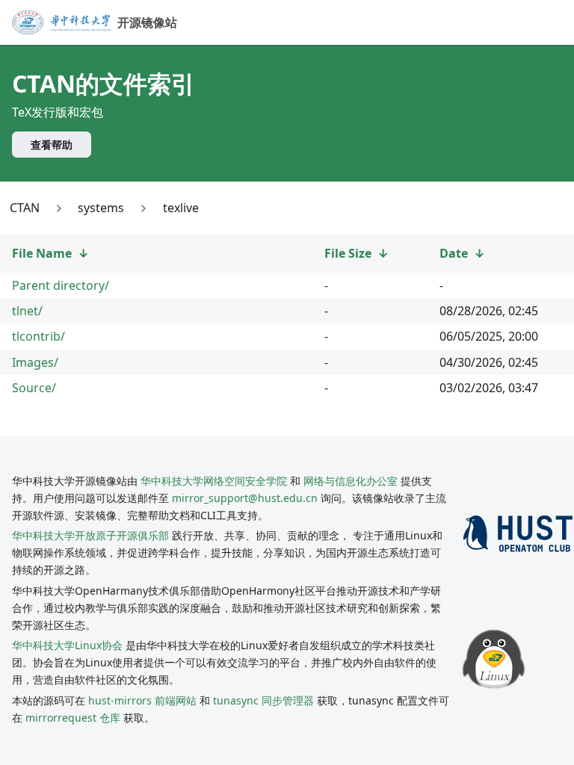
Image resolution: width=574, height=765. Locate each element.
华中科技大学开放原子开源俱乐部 (90, 535)
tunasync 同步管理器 (263, 700)
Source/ (34, 388)
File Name (42, 253)
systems (101, 207)
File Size (347, 253)
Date (453, 253)
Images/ (35, 362)
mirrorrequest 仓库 (72, 717)
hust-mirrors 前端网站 (142, 700)
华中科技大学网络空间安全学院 (214, 481)
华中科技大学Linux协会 (69, 645)
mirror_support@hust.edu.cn (245, 498)
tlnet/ (27, 311)
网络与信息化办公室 (350, 481)
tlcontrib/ (38, 336)
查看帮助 (51, 144)
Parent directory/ (60, 285)
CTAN (25, 207)
